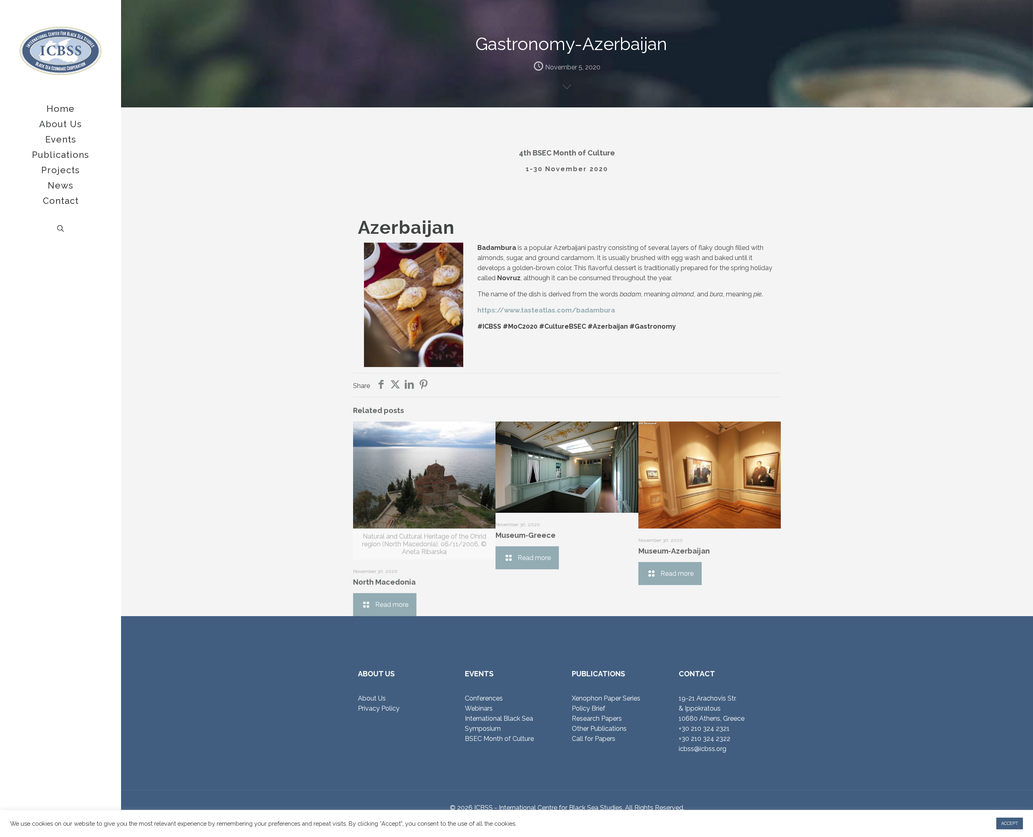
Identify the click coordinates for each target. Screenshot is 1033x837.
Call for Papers (593, 739)
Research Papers (597, 718)
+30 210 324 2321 (704, 728)
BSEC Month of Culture (499, 739)
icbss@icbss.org (702, 749)
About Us (372, 698)
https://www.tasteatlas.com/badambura (546, 310)
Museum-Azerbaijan (674, 551)
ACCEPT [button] (1009, 823)
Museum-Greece (526, 535)
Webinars (479, 708)
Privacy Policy (378, 708)
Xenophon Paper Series (606, 698)
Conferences (484, 698)
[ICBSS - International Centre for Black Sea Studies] (60, 50)
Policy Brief (588, 708)
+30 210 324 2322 (704, 739)
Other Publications (599, 728)
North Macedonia (384, 582)
